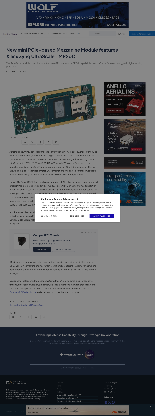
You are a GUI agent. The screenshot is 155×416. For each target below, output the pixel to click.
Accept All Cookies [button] (102, 216)
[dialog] (77, 208)
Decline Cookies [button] (77, 216)
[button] (49, 216)
